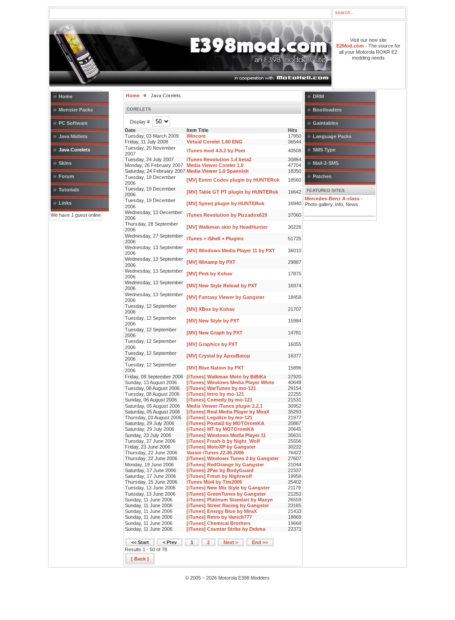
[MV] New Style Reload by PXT (222, 285)
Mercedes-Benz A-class (332, 198)
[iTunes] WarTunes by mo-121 (221, 388)
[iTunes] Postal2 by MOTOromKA (225, 423)
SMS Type (324, 149)
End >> (260, 542)
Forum (66, 176)
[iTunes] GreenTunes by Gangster (226, 494)
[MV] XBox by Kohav (211, 309)
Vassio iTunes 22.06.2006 (215, 452)
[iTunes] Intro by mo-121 (215, 394)
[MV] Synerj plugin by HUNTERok (225, 203)
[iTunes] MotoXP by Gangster (221, 446)
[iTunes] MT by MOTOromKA (220, 429)
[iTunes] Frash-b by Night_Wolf (223, 441)
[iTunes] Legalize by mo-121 (219, 417)
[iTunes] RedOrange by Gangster (225, 464)
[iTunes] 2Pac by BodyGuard (220, 470)
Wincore (196, 136)
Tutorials (69, 189)
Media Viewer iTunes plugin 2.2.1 (225, 406)
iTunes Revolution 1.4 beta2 (219, 159)
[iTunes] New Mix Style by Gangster (228, 487)
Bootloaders (327, 109)
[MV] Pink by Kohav (209, 273)
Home (65, 96)
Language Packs (332, 136)
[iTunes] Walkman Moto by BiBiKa (226, 376)
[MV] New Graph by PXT (215, 332)
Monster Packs (76, 109)
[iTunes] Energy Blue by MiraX (222, 511)
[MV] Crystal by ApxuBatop (218, 355)
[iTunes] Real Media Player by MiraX (228, 411)
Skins (65, 163)
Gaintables (325, 123)
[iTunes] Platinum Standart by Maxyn (230, 499)
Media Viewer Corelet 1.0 (215, 165)
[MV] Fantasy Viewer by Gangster (225, 297)
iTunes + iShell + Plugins (215, 238)
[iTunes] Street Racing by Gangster (228, 505)
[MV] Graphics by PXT (212, 344)
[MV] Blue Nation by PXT (215, 367)
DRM (318, 96)
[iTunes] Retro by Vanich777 (219, 517)
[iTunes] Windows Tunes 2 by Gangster (233, 458)
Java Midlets (73, 136)
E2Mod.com (350, 45)
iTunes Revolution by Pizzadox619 (227, 215)
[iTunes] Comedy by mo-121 (219, 399)
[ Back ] (140, 558)
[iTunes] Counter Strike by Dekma (226, 529)
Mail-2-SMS (326, 163)
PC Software (73, 123)
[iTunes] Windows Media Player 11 (226, 435)
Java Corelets (74, 149)
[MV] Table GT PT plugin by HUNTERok (232, 192)
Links (65, 203)
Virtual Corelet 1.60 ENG (215, 141)
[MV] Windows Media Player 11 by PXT (231, 250)
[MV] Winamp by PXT (211, 262)
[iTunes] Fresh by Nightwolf (219, 476)
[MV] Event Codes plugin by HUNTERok (233, 180)
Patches (322, 176)
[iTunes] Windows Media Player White (230, 382)
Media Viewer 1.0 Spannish (218, 171)
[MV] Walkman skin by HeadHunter (227, 227)
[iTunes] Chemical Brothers (219, 523)
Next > (231, 542)
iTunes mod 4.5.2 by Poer (216, 150)
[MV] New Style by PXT (213, 320)
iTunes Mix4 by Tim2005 (214, 482)
